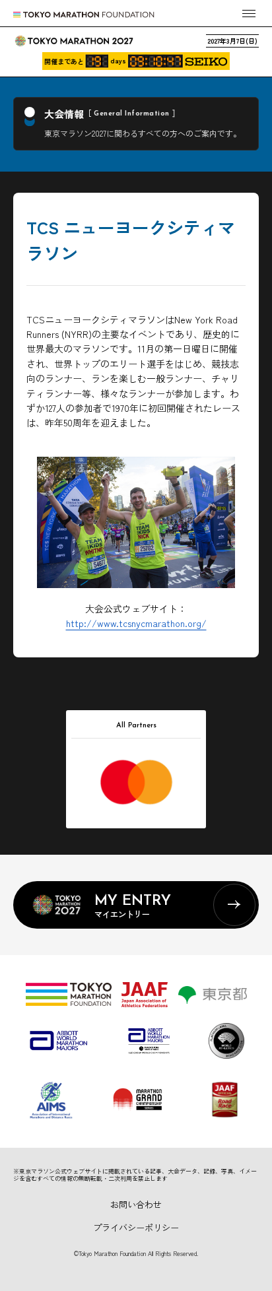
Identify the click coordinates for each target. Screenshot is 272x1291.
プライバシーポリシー (136, 1227)
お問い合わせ (136, 1204)
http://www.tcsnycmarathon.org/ (136, 623)
